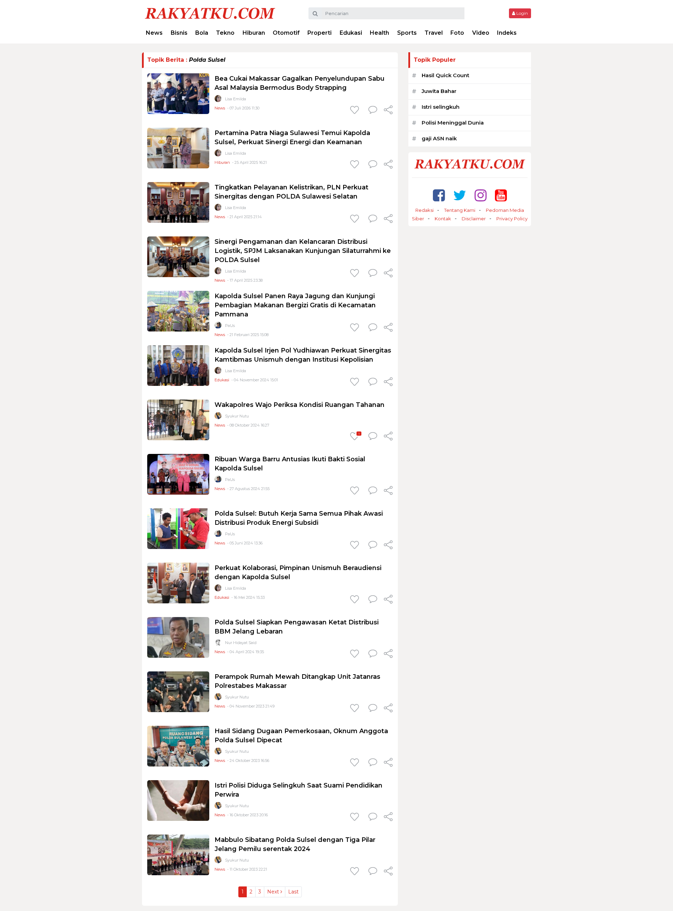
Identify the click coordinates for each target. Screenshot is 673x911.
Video (480, 32)
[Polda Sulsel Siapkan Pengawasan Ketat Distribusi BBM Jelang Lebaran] (178, 637)
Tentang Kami (459, 210)
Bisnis (179, 32)
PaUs (230, 325)
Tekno (225, 32)
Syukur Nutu (237, 416)
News (154, 32)
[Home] (210, 12)
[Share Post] (388, 110)
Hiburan (254, 32)
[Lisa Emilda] (218, 100)
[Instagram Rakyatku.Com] (480, 195)
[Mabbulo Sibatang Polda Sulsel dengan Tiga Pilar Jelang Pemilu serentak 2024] (178, 854)
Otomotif (286, 32)
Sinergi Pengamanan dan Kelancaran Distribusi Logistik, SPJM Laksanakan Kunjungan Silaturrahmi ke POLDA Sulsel (303, 251)
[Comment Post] (372, 110)
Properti (319, 32)
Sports (407, 32)
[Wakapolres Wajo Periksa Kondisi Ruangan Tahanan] (178, 419)
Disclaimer (474, 218)
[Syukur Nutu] (218, 417)
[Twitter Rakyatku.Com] (460, 195)
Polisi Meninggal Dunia (453, 122)
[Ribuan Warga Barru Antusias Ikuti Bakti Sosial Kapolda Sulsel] (178, 473)
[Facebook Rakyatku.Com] (438, 195)
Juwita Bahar (439, 91)
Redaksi (424, 210)
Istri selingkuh (441, 106)
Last (293, 892)
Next (273, 892)
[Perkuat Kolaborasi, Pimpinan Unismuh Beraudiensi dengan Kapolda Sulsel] (178, 582)
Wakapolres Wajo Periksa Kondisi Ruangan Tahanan (300, 405)
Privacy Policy (512, 218)
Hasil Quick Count (445, 75)
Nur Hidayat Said (241, 642)
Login (521, 13)
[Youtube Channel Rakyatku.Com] (500, 195)
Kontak (443, 218)
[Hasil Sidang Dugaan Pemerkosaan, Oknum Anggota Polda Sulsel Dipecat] (178, 745)
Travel (433, 32)
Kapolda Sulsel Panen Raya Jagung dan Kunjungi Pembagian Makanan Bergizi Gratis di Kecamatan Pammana (295, 305)
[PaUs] (218, 326)
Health (379, 32)
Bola (201, 32)
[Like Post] (355, 110)
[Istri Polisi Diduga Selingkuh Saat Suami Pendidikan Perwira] (178, 800)
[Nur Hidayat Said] (218, 644)
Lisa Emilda (235, 98)
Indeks (507, 32)
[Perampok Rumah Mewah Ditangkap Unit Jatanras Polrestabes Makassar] (178, 691)
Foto (457, 32)
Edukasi (351, 32)
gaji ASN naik (439, 138)
